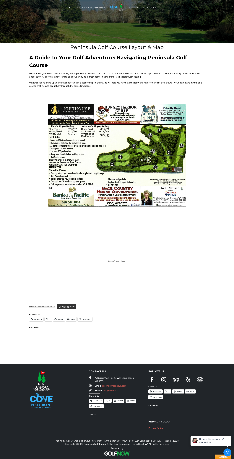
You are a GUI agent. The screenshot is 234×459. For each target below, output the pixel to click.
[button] (68, 7)
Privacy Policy (155, 428)
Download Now (66, 306)
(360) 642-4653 (110, 390)
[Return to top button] (229, 359)
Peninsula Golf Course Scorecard (42, 306)
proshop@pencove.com (114, 385)
